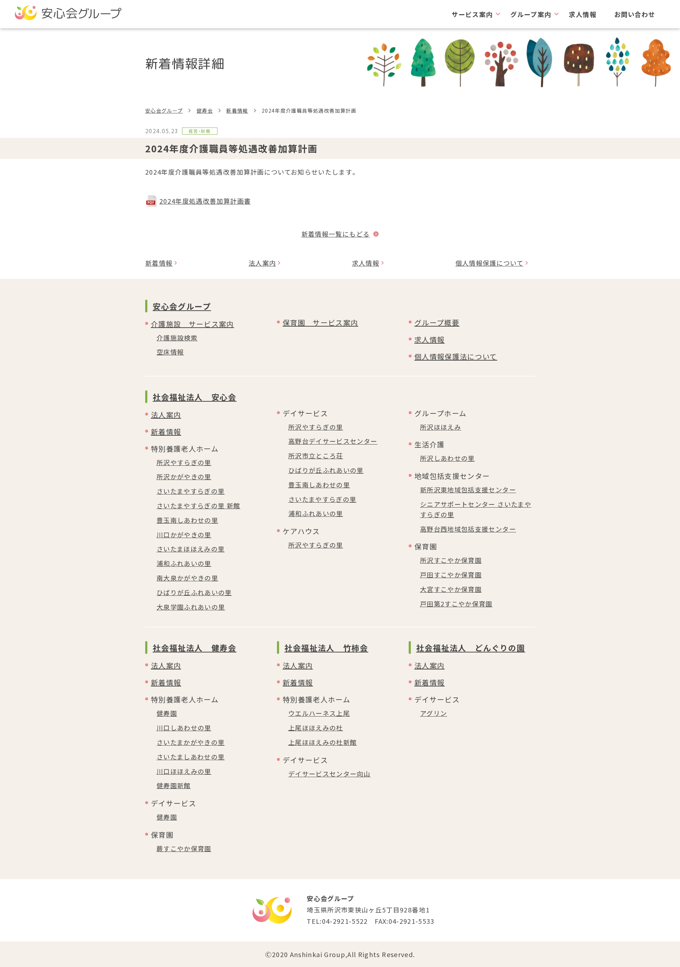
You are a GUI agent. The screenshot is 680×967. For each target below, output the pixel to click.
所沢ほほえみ (440, 426)
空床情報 (170, 351)
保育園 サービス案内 (320, 322)
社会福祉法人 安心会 (195, 396)
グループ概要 (436, 322)
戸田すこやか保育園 (451, 574)
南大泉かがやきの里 (187, 577)
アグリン (433, 713)
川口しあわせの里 (184, 727)
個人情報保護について (489, 262)
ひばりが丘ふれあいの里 (194, 592)
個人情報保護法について (455, 356)
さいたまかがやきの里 (191, 742)
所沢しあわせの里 (447, 458)
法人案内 (262, 262)
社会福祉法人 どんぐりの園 (470, 647)
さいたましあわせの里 (191, 756)
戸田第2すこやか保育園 (456, 603)
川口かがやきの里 (184, 534)
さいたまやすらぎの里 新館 (198, 505)
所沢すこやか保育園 (451, 560)
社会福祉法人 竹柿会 (326, 647)
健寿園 (167, 713)
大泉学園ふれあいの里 (191, 606)
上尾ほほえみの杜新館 (322, 742)
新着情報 (237, 110)
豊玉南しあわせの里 (187, 520)
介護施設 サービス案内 (192, 324)
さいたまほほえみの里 (191, 548)
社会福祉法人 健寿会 (195, 647)
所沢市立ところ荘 (315, 455)
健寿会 (205, 110)
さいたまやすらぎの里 (191, 491)
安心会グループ (164, 110)
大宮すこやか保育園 (451, 589)
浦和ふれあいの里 (184, 563)
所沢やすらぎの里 (184, 462)
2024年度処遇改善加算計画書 (205, 200)
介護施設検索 (177, 337)
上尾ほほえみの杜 (315, 727)
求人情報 (582, 14)
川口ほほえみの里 (184, 771)
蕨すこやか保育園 (184, 848)
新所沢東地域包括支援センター (468, 489)
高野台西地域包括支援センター (468, 528)
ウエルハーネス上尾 (319, 713)
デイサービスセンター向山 (329, 773)
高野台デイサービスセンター (333, 441)
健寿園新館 (174, 785)
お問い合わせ (634, 14)
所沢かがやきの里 (184, 476)
